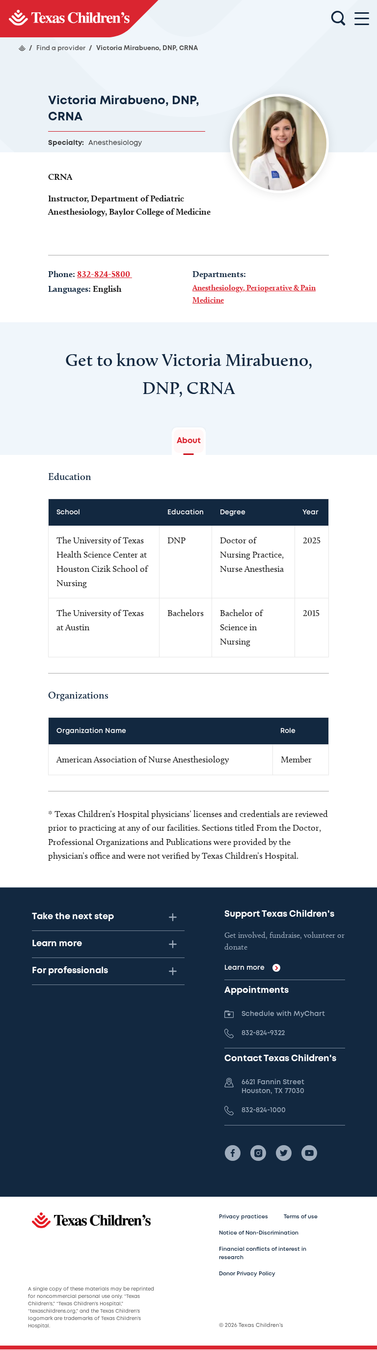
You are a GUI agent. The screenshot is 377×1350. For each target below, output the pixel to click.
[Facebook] (232, 1153)
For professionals (70, 971)
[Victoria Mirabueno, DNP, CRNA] (79, 18)
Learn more (57, 944)
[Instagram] (258, 1153)
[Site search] (338, 19)
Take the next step (73, 917)
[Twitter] (283, 1153)
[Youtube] (309, 1153)
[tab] (189, 441)
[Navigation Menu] (361, 19)
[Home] (22, 48)
